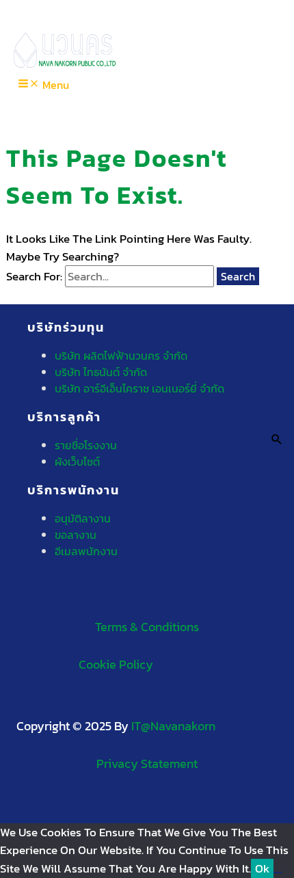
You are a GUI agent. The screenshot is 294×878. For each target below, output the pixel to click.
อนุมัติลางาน (83, 518)
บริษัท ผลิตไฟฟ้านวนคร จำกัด (121, 355)
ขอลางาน (75, 535)
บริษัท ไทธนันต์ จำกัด (101, 372)
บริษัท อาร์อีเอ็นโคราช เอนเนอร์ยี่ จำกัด (139, 388)
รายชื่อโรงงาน (86, 445)
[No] (277, 872)
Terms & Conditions (147, 626)
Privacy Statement (147, 763)
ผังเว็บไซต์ (77, 461)
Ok (262, 868)
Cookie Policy (116, 664)
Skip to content (40, 9)
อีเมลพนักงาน (86, 551)
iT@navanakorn (173, 726)
